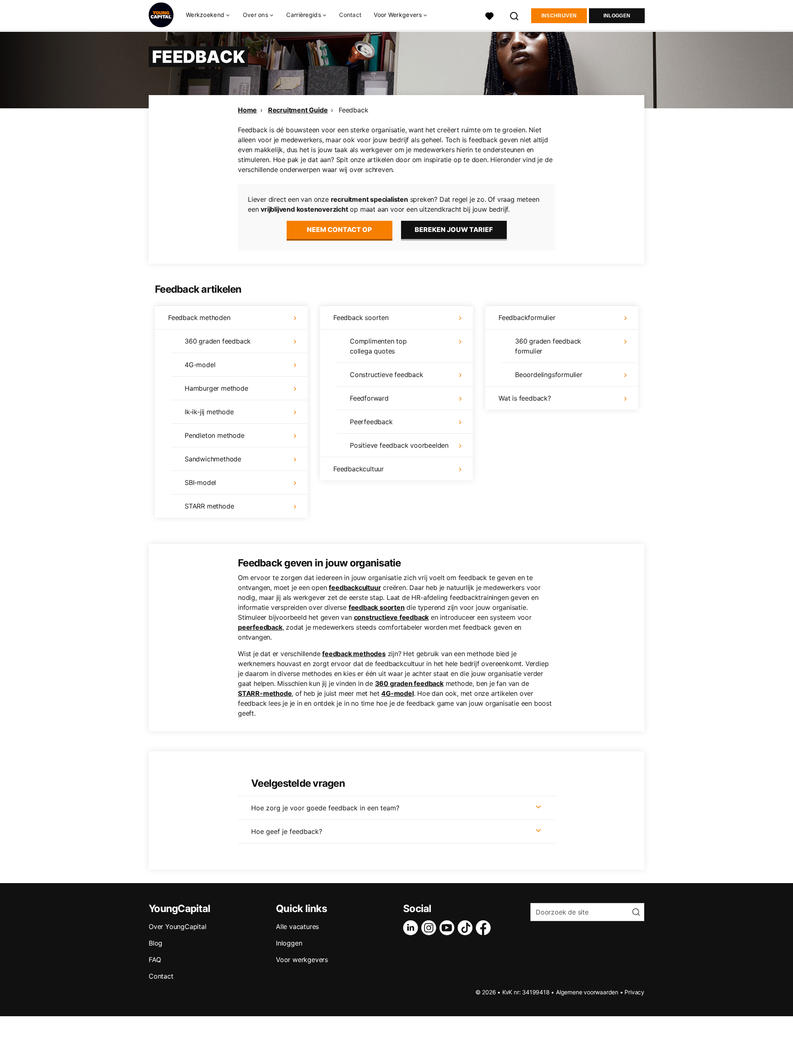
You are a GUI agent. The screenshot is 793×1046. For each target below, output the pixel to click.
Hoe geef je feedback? (286, 831)
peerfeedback (260, 627)
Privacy (634, 992)
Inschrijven (559, 16)
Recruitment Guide (298, 110)
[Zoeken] (514, 15)
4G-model (397, 693)
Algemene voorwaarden (587, 992)
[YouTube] (448, 927)
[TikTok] (467, 927)
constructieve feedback (391, 617)
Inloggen (616, 16)
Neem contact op (339, 229)
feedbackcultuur (355, 587)
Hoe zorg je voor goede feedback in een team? (325, 808)
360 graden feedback (409, 683)
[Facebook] (485, 927)
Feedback (353, 110)
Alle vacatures (297, 926)
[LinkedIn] (412, 927)
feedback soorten (377, 607)
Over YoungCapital (178, 926)
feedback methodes (354, 654)
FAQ (155, 959)
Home (247, 110)
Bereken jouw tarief (454, 229)
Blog (155, 943)
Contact (350, 14)
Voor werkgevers (302, 959)
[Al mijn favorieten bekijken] (489, 15)
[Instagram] (430, 927)
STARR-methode (265, 693)
